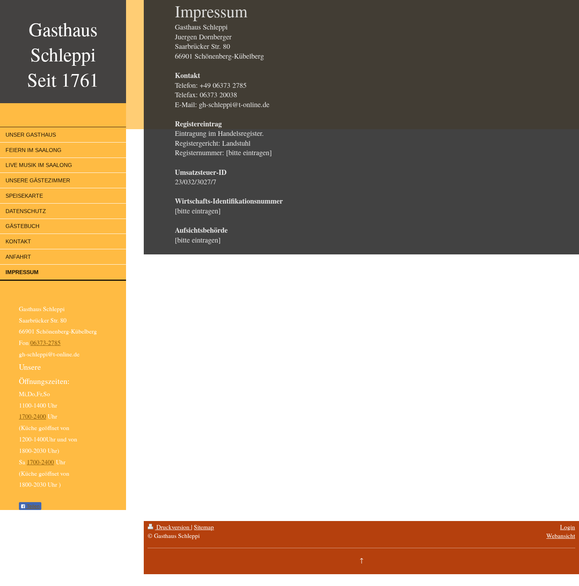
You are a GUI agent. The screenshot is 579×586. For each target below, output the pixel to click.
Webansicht (560, 536)
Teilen (33, 506)
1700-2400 (32, 416)
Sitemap (204, 527)
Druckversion (173, 527)
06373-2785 (45, 343)
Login (567, 527)
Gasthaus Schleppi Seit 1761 (63, 54)
